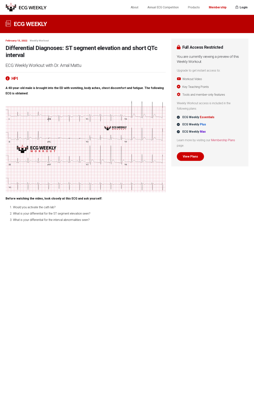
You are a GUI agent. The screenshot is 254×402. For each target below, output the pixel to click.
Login (243, 7)
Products (194, 7)
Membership (217, 7)
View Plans (190, 156)
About (134, 7)
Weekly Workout (39, 40)
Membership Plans (223, 140)
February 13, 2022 (16, 40)
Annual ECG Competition (163, 7)
